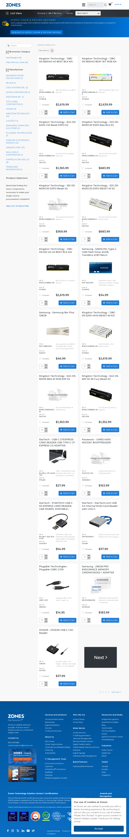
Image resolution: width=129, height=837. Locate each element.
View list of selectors (17, 206)
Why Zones (49, 741)
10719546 (85, 99)
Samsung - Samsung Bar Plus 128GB (56, 314)
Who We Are (79, 715)
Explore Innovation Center (112, 737)
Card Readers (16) (13, 58)
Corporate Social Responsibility (57, 747)
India (104, 772)
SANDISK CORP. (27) (15, 147)
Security (48, 728)
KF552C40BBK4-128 (46, 283)
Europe (105, 769)
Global (105, 762)
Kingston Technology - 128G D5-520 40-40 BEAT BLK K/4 (55, 250)
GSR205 (42, 664)
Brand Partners (80, 762)
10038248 (86, 607)
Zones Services (79, 733)
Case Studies (107, 728)
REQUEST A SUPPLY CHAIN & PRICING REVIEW (36, 32)
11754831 (42, 480)
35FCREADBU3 (88, 537)
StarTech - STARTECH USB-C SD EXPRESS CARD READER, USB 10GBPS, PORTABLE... (56, 506)
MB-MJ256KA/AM (88, 600)
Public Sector (107, 750)
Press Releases (108, 740)
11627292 (85, 226)
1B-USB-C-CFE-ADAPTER (47, 474)
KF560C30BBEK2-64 (90, 410)
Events (104, 734)
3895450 (42, 607)
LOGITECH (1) (12, 121)
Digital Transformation (82, 744)
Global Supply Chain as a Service (86, 747)
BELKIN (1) (11, 83)
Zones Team (78, 722)
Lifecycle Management (82, 738)
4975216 (42, 670)
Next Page (116, 692)
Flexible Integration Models (56, 778)
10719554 (42, 289)
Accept (98, 828)
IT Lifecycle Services (53, 731)
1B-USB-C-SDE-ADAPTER (46, 537)
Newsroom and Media (112, 715)
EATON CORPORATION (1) (18, 92)
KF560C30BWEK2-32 (89, 220)
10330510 (85, 289)
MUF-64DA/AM (87, 283)
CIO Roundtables (108, 731)
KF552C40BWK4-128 (90, 346)
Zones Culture (78, 719)
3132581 (85, 543)
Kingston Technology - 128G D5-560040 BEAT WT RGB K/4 (99, 60)
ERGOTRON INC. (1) (15, 97)
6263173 (42, 353)
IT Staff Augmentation (81, 736)
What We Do (79, 728)
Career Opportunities (53, 744)
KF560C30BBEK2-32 (90, 156)
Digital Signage (79, 753)
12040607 (43, 543)
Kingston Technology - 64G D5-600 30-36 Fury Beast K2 (100, 377)
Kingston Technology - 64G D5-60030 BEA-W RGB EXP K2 (57, 377)
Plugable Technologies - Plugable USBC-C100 (53, 568)
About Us (49, 737)
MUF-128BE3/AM (45, 346)
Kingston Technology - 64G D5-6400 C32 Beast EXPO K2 (57, 123)
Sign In (118, 4)
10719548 (42, 99)
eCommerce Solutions (54, 763)
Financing (49, 750)
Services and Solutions (56, 715)
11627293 (42, 416)
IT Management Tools (55, 759)
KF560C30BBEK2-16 (46, 219)
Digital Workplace (52, 725)
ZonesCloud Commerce (55, 769)
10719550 (85, 353)
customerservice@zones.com (20, 745)
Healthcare (106, 753)
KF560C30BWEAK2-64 (47, 411)
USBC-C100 (43, 600)
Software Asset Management (85, 756)
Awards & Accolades (110, 722)
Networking (49, 722)
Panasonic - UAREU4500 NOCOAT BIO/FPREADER (96, 441)
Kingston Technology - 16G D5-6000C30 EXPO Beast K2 (57, 187)
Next (99, 657)
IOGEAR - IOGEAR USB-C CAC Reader (56, 631)
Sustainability (50, 753)
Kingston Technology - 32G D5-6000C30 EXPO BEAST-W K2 (100, 187)
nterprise (48, 775)
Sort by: (77, 13)
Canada (105, 766)
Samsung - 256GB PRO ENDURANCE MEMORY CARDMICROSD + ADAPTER (98, 569)
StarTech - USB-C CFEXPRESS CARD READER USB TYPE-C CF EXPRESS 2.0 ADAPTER (57, 442)
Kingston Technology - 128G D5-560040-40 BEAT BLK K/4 (56, 60)
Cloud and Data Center (54, 719)
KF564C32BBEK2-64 (47, 156)
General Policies (53, 831)
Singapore (106, 775)
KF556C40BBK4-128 (46, 92)
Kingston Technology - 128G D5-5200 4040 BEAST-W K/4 (98, 314)
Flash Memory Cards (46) (17, 62)
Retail (104, 756)
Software (76, 750)
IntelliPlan (49, 772)
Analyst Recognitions (110, 719)
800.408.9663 (13, 742)
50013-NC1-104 (87, 473)
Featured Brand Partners (83, 766)
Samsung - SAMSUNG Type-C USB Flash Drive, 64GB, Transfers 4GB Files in (99, 252)
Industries (106, 745)
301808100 (86, 480)
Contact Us (13, 738)
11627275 (42, 162)
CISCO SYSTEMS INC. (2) (17, 87)
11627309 (85, 162)
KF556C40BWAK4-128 (90, 93)
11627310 (42, 226)
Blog (103, 725)
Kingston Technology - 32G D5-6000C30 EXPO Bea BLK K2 (100, 123)
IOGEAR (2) (11, 109)
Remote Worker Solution (83, 741)
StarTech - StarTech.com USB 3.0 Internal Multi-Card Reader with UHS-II (100, 506)
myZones (49, 766)
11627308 (85, 416)
